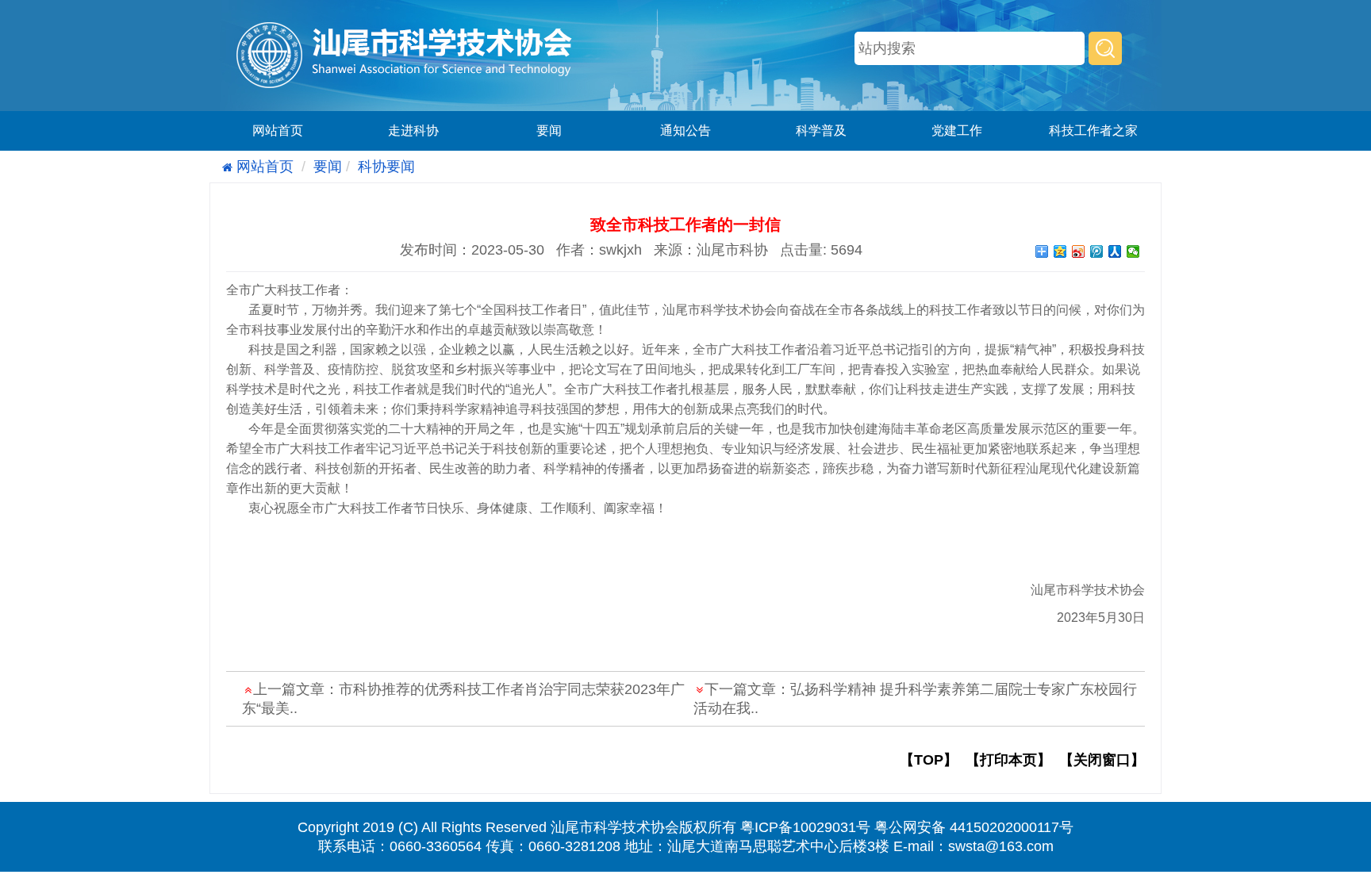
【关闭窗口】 (1102, 760)
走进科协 (413, 130)
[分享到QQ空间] (1060, 251)
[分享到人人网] (1115, 251)
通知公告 (685, 130)
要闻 (549, 130)
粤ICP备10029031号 (805, 827)
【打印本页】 (1008, 760)
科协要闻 (386, 167)
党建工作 (956, 130)
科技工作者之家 (1093, 130)
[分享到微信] (1133, 251)
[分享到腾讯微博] (1097, 251)
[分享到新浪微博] (1078, 251)
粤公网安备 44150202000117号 (973, 827)
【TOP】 (929, 760)
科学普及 (821, 130)
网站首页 (277, 130)
